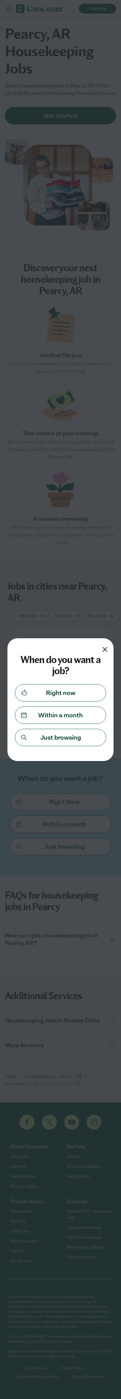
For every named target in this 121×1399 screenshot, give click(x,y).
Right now (60, 693)
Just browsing (60, 737)
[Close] (105, 649)
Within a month (60, 715)
